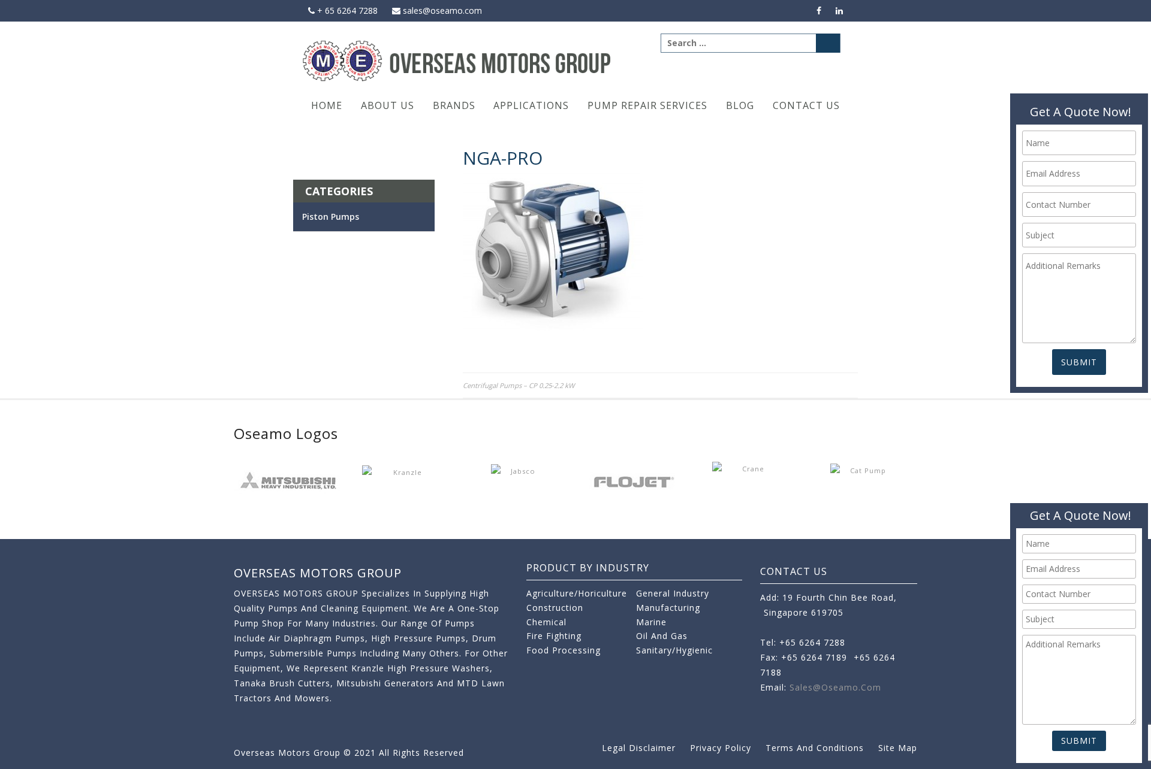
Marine (651, 622)
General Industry (672, 593)
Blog (740, 105)
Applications (531, 105)
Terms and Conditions (815, 747)
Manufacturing (668, 607)
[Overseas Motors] (457, 60)
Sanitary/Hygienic (674, 650)
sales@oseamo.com (441, 10)
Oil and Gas (662, 635)
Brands (454, 105)
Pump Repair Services (647, 105)
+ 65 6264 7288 (346, 10)
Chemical (546, 622)
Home (326, 105)
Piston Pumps (330, 216)
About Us (387, 105)
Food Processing (563, 650)
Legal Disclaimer (639, 747)
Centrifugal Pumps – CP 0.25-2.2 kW (518, 385)
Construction (554, 607)
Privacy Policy (720, 747)
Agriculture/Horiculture (576, 593)
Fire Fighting (553, 635)
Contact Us (806, 105)
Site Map (897, 747)
